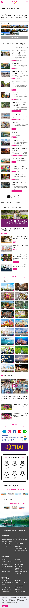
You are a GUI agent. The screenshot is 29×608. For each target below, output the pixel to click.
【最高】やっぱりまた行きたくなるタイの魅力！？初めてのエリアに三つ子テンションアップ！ (14, 398)
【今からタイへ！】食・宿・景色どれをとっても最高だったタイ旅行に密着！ (20, 415)
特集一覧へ (14, 276)
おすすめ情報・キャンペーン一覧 (14, 489)
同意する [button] (5, 606)
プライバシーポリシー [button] (11, 602)
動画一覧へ (14, 424)
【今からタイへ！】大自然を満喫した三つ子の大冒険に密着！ (20, 405)
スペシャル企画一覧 (14, 503)
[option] (3, 494)
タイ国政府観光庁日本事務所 (13, 530)
